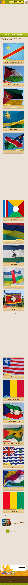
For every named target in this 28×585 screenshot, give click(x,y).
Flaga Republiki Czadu (13, 399)
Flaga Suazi (13, 309)
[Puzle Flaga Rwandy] (13, 127)
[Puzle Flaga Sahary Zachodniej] (13, 82)
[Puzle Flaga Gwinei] (13, 509)
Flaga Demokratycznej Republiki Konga (13, 62)
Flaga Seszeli (14, 489)
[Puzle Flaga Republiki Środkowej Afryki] (13, 284)
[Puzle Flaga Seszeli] (13, 486)
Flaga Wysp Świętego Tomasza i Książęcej (13, 443)
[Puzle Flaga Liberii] (13, 374)
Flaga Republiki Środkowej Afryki (13, 286)
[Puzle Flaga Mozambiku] (13, 104)
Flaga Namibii (13, 152)
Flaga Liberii (14, 376)
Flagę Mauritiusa (13, 241)
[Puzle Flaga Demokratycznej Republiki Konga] (13, 59)
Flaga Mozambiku (14, 107)
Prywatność (13, 580)
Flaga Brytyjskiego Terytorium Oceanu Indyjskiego (13, 466)
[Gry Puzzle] (3, 2)
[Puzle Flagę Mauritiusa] (13, 239)
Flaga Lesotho (13, 264)
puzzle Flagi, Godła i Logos (17, 523)
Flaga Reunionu (13, 219)
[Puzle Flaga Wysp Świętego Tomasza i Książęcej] (13, 441)
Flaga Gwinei (14, 511)
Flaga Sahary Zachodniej (13, 84)
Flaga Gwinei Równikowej (14, 421)
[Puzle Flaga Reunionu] (13, 217)
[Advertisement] (14, 18)
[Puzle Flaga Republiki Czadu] (13, 396)
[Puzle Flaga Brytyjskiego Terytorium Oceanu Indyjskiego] (13, 464)
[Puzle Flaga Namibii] (13, 149)
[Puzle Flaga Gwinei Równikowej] (13, 419)
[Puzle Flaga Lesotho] (13, 262)
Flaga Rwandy (13, 129)
